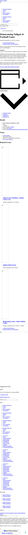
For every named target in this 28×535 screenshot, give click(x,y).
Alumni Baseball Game (8, 42)
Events (4, 10)
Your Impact (5, 14)
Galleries (5, 444)
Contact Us (5, 435)
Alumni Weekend (7, 438)
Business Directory (7, 9)
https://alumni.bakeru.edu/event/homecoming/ (17, 129)
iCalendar (5, 114)
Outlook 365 (6, 115)
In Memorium (6, 440)
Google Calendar (7, 113)
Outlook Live (6, 117)
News (4, 437)
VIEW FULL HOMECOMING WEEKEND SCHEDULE (9, 66)
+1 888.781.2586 (4, 394)
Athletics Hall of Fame (9, 265)
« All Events (3, 28)
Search (2, 24)
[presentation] (9, 195)
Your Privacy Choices (12, 530)
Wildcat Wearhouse (7, 446)
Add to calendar (4, 90)
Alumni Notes (6, 439)
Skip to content (3, 0)
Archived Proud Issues (8, 447)
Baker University (7, 495)
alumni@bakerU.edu (4, 397)
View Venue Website (7, 139)
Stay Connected (6, 13)
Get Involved (6, 442)
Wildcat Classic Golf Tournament (11, 44)
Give (4, 11)
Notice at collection (7, 533)
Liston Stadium (6, 135)
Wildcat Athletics (7, 496)
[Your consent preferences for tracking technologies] (25, 532)
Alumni (12, 126)
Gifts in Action (6, 443)
